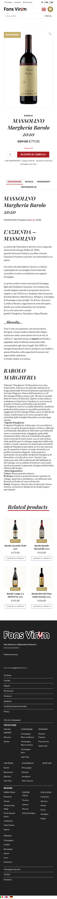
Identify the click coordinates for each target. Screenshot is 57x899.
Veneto (7, 801)
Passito (7, 742)
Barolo (32, 161)
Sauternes (8, 862)
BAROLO (15, 370)
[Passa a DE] (11, 897)
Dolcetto (7, 777)
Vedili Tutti (43, 746)
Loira (6, 858)
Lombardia (8, 821)
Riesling (25, 772)
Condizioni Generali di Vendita (15, 706)
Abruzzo (44, 801)
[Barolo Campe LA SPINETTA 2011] (15, 577)
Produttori (8, 696)
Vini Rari (7, 875)
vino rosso (33, 164)
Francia (8, 836)
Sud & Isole (46, 792)
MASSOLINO (19, 238)
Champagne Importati (12, 869)
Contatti (17, 2)
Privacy (6, 712)
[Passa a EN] (6, 897)
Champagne (27, 729)
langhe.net (16, 668)
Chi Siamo (8, 2)
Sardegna (44, 814)
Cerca (48, 16)
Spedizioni (8, 701)
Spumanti (43, 729)
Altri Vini (47, 763)
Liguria (7, 830)
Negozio (7, 686)
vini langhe (24, 164)
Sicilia (43, 810)
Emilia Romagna (28, 813)
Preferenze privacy (11, 655)
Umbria (25, 805)
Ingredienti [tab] (43, 181)
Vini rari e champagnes (12, 720)
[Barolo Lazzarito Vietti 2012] (15, 529)
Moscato (7, 737)
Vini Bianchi (28, 763)
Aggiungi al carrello (33, 154)
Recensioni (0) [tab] (29, 187)
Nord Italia (9, 792)
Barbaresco (8, 772)
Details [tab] (29, 181)
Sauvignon (26, 777)
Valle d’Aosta (9, 825)
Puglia (43, 819)
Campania (45, 797)
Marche (25, 809)
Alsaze (6, 853)
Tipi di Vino (10, 725)
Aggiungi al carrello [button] (15, 558)
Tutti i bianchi (27, 781)
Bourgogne (8, 849)
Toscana (25, 800)
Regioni (8, 788)
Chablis (7, 845)
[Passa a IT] (1, 897)
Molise (43, 806)
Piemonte (48, 161)
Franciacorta (43, 742)
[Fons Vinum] (15, 10)
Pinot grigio (26, 768)
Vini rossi (8, 763)
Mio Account (27, 2)
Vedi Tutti (25, 757)
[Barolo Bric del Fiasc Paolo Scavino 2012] (41, 577)
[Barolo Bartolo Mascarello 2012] (41, 529)
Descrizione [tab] (14, 181)
